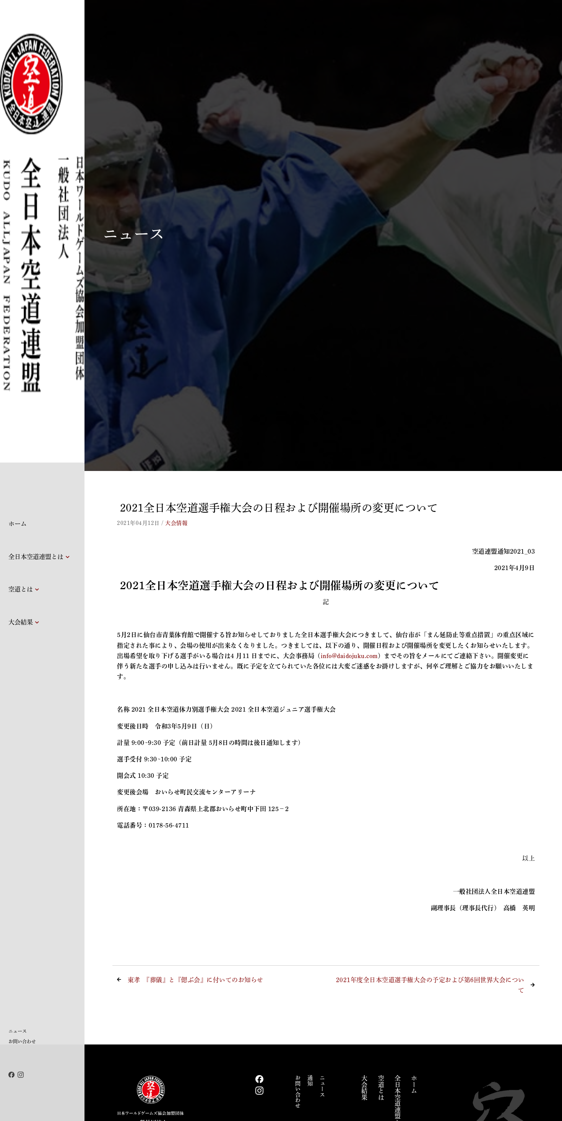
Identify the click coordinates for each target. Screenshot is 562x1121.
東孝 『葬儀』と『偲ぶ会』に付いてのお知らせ (195, 980)
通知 (310, 1080)
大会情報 (176, 523)
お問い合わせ (22, 1041)
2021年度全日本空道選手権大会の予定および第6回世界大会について (430, 985)
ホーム (17, 524)
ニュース (17, 1031)
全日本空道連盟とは (35, 557)
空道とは (20, 589)
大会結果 (20, 622)
